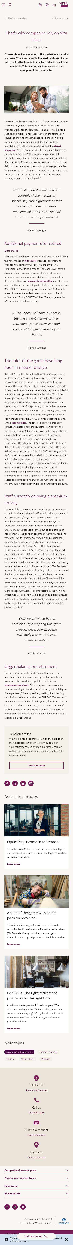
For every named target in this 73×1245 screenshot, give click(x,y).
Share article (61, 18)
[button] (3, 4)
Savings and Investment (19, 1051)
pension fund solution (40, 281)
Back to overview (17, 18)
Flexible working (48, 1051)
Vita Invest (30, 260)
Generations (27, 1059)
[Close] (67, 1240)
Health (10, 1059)
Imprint (7, 1234)
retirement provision (16, 685)
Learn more (22, 1241)
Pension (45, 1059)
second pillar (19, 422)
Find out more (36, 765)
